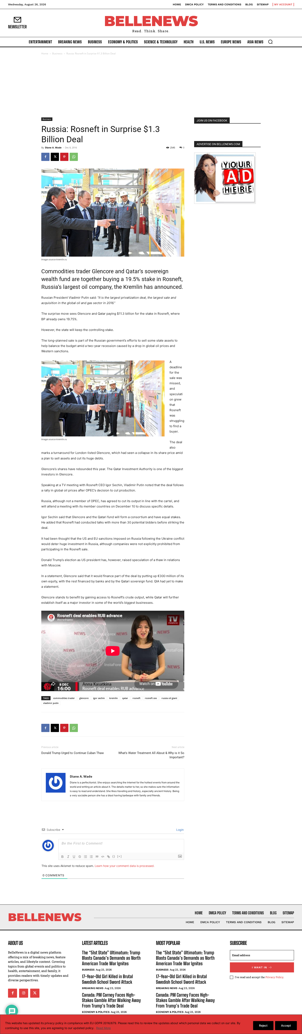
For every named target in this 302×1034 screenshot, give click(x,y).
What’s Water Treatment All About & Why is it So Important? (151, 755)
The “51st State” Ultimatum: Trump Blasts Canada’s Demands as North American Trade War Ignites (111, 958)
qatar (125, 698)
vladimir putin (51, 703)
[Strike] (80, 856)
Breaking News (92, 988)
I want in (259, 967)
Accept (286, 1025)
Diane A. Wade (53, 147)
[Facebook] (45, 157)
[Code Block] (103, 856)
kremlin (113, 698)
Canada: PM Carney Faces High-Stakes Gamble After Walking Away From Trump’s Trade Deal (111, 1000)
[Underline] (74, 856)
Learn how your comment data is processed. (124, 866)
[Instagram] (23, 993)
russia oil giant (169, 698)
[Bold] (62, 856)
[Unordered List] (91, 856)
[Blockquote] (97, 856)
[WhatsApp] (74, 157)
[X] (55, 157)
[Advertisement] (151, 86)
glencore (84, 698)
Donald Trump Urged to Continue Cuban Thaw (72, 753)
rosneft (136, 698)
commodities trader (64, 698)
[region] (151, 1024)
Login (179, 829)
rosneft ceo (151, 698)
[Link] (108, 856)
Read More (103, 1028)
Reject (263, 1025)
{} (113, 856)
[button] (270, 42)
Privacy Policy (274, 977)
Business (57, 53)
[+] (119, 856)
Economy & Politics (95, 1011)
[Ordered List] (85, 856)
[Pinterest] (64, 157)
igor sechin (99, 698)
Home (44, 53)
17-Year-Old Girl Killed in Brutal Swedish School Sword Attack (107, 979)
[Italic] (68, 856)
